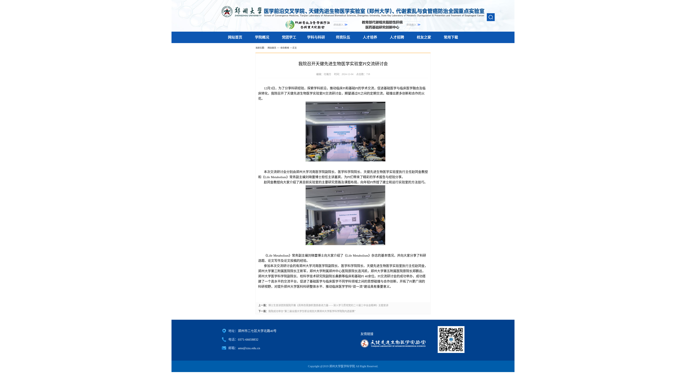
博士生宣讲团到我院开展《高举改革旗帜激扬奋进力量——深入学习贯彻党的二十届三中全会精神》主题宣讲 (328, 305)
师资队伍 (343, 37)
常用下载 (451, 37)
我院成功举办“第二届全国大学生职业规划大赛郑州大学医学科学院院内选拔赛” (312, 311)
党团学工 (289, 37)
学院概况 (262, 37)
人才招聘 (397, 37)
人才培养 (370, 37)
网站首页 (235, 37)
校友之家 (424, 37)
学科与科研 (316, 37)
